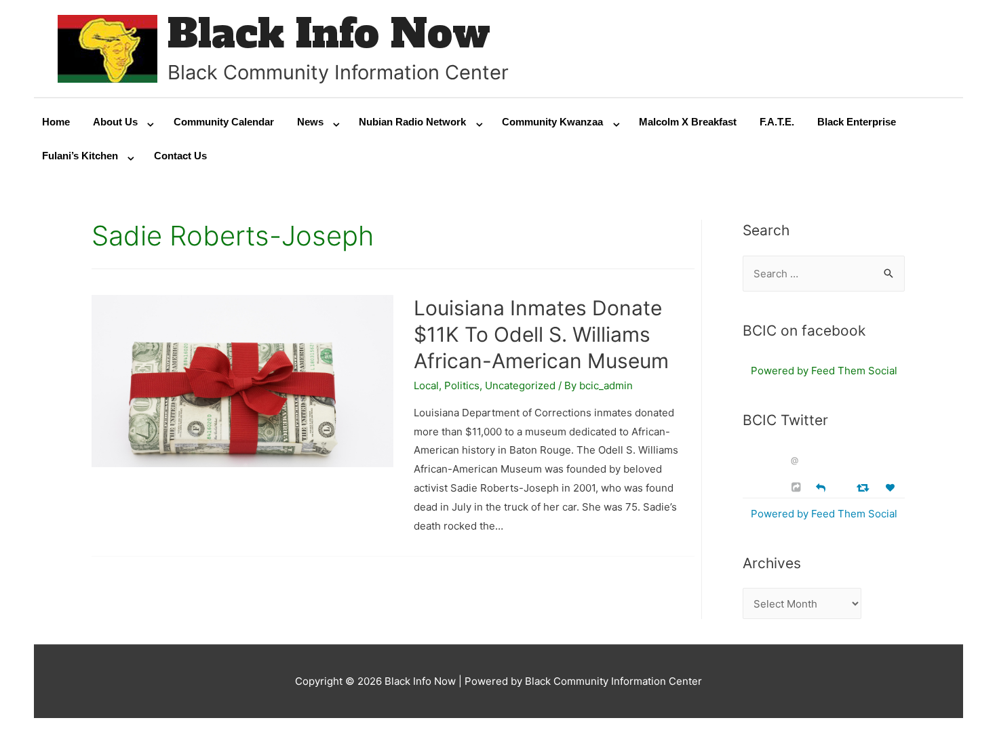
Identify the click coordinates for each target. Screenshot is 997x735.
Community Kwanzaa (552, 121)
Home (56, 121)
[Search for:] (824, 273)
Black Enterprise (856, 121)
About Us (115, 121)
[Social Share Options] (798, 487)
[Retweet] (864, 487)
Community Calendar (224, 121)
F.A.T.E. (777, 121)
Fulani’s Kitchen (80, 155)
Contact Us (180, 155)
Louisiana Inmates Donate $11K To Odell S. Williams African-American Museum (541, 334)
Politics (462, 385)
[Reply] (820, 486)
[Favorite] (892, 487)
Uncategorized (520, 385)
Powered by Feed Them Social (824, 370)
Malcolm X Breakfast (688, 121)
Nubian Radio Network (412, 121)
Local (426, 385)
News (310, 121)
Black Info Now (329, 33)
